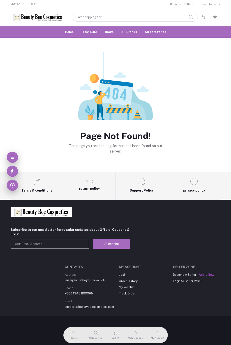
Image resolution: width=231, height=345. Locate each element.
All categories (155, 32)
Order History (128, 281)
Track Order (127, 293)
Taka (32, 3)
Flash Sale (89, 32)
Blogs (109, 32)
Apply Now (206, 274)
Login (122, 274)
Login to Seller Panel (187, 281)
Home (69, 32)
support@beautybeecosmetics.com (89, 306)
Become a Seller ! (181, 4)
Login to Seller (210, 4)
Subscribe (111, 244)
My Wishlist (126, 287)
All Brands (129, 32)
